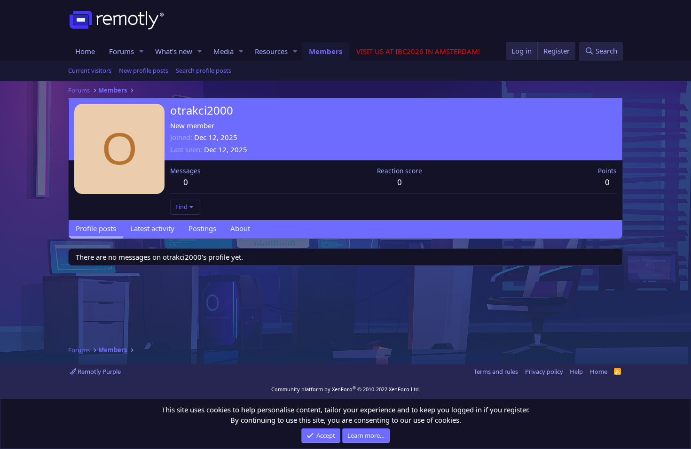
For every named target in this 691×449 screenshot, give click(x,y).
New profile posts (143, 70)
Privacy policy (544, 371)
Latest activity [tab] (152, 228)
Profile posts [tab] (96, 228)
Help (576, 371)
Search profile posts (203, 70)
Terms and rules (496, 371)
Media (223, 51)
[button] (141, 51)
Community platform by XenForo (345, 389)
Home (85, 51)
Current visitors (89, 70)
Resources (271, 51)
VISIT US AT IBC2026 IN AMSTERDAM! (418, 51)
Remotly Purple (98, 371)
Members (325, 51)
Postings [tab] (202, 228)
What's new (173, 51)
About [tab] (240, 228)
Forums (121, 51)
